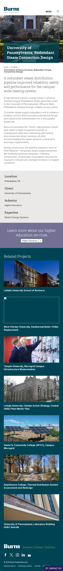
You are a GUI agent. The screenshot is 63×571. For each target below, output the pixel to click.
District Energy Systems (16, 217)
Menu (49, 12)
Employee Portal (25, 566)
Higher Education (13, 205)
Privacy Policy (10, 566)
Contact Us (54, 568)
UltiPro (37, 566)
